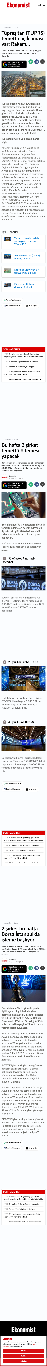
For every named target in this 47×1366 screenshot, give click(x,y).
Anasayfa (8, 27)
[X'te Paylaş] (42, 61)
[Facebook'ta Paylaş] (36, 61)
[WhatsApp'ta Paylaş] (30, 61)
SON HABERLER (11, 349)
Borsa (16, 27)
